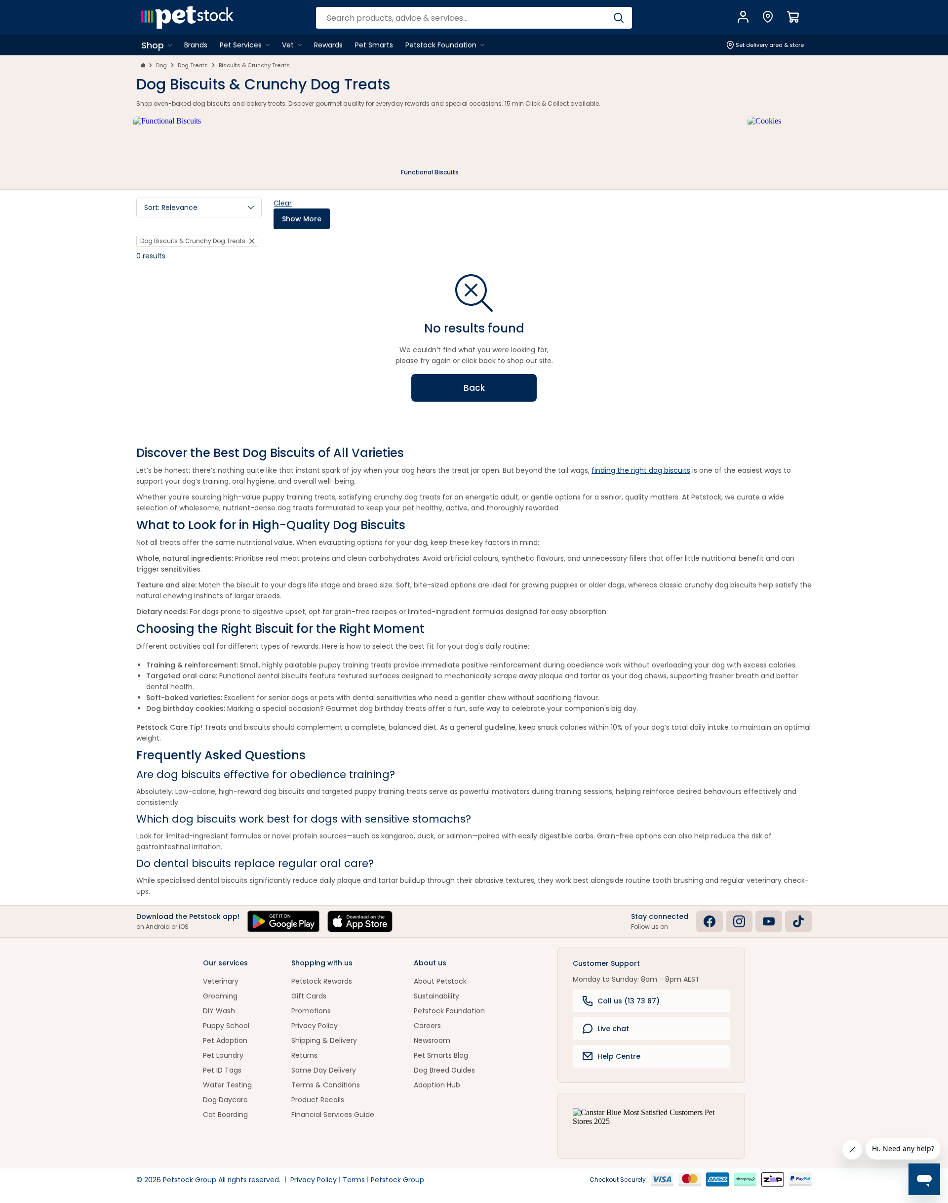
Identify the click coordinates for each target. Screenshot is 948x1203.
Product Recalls (317, 1100)
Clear (283, 203)
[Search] (618, 17)
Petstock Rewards (321, 981)
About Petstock (440, 981)
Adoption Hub (437, 1085)
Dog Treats (193, 65)
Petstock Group (397, 1180)
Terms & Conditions (325, 1085)
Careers (427, 1026)
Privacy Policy (314, 1026)
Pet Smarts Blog (441, 1055)
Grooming (220, 996)
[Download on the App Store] (360, 921)
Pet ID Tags (222, 1070)
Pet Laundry (223, 1055)
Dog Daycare (225, 1100)
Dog (161, 65)
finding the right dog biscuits (641, 470)
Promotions (311, 1011)
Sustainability (436, 996)
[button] (199, 207)
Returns (304, 1055)
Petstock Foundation (449, 1011)
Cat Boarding (225, 1115)
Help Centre (618, 1056)
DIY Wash (219, 1011)
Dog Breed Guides (444, 1070)
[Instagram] (739, 921)
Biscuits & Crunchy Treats (254, 65)
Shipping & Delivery (324, 1040)
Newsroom (432, 1040)
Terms (354, 1180)
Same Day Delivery (323, 1070)
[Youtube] (768, 921)
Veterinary (220, 981)
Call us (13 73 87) (628, 1001)
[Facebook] (709, 921)
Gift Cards (308, 996)
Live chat (613, 1029)
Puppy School (226, 1026)
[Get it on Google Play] (283, 921)
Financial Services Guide (332, 1115)
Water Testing (227, 1085)
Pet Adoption (225, 1040)
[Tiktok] (798, 921)
